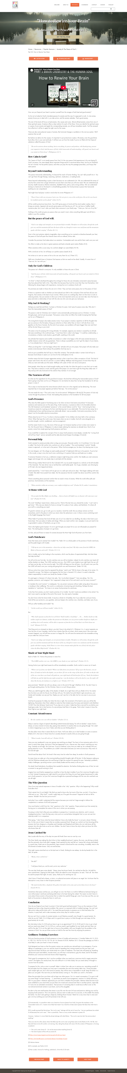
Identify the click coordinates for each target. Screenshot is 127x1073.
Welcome (56, 5)
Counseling (84, 5)
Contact (94, 5)
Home (30, 49)
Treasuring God (24, 1071)
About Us (65, 5)
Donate (103, 5)
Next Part (87, 1059)
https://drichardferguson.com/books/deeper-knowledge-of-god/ (48, 1039)
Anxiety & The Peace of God (66, 49)
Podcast (111, 5)
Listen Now (40, 59)
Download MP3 (64, 59)
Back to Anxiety (63, 1059)
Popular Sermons (49, 49)
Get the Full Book (63, 37)
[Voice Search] (111, 9)
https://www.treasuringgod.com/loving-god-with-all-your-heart (47, 1035)
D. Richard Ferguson (89, 1071)
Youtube (97, 1071)
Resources (75, 5)
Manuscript (89, 59)
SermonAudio (103, 1071)
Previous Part (39, 1059)
